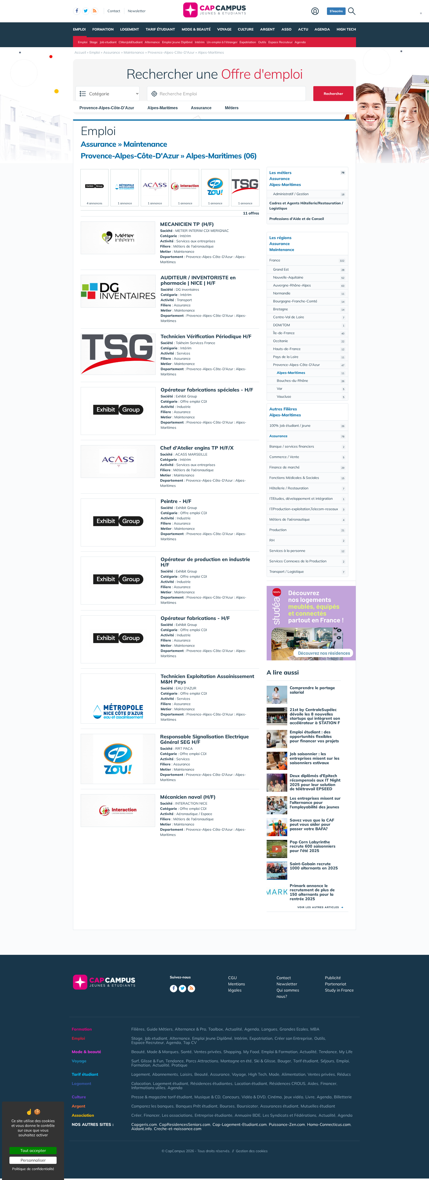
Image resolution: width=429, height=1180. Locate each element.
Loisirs (186, 1074)
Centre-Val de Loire (308, 317)
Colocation (141, 1083)
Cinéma (275, 1096)
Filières (137, 1029)
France (306, 260)
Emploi (79, 29)
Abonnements (165, 1074)
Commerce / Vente (306, 457)
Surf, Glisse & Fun (147, 1060)
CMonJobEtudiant (131, 42)
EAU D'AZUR (186, 688)
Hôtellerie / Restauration (306, 488)
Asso (286, 29)
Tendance (328, 1051)
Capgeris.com (144, 1124)
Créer (136, 1115)
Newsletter (136, 11)
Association (83, 1115)
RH (306, 540)
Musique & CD (207, 1096)
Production (306, 530)
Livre (310, 1096)
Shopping (232, 1051)
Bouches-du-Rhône (310, 380)
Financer (328, 1083)
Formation (103, 29)
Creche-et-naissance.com (177, 1128)
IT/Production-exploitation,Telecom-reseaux (306, 509)
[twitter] (85, 11)
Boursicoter (247, 1106)
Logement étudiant (170, 1083)
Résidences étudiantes (211, 1083)
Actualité (233, 1029)
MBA (315, 1029)
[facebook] (76, 11)
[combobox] (109, 108)
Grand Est (308, 269)
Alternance (152, 42)
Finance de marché (306, 467)
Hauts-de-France (308, 349)
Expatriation (248, 42)
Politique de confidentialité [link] (33, 1169)
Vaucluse (310, 396)
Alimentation (293, 1074)
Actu (303, 29)
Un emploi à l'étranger (222, 42)
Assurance (220, 1074)
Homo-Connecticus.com (329, 1124)
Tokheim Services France (195, 343)
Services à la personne (306, 550)
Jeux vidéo (293, 1096)
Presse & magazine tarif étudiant (161, 1096)
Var (310, 388)
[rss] (94, 11)
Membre (317, 11)
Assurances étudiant (279, 1106)
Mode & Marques (163, 1051)
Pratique (179, 1065)
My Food (251, 1051)
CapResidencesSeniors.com (184, 1124)
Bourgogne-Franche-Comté (308, 301)
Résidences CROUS (287, 1083)
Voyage (224, 29)
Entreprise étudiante (213, 1115)
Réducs (344, 1074)
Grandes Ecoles (294, 1029)
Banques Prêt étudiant (196, 1106)
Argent (267, 29)
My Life (346, 1051)
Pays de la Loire (308, 357)
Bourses (227, 1106)
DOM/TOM (308, 325)
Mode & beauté (196, 29)
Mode (274, 1074)
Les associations (177, 1115)
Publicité (333, 977)
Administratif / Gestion (308, 194)
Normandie (308, 293)
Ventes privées (207, 1051)
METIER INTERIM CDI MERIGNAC (202, 230)
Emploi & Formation (279, 1051)
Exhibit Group (186, 396)
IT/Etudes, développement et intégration (306, 498)
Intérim (200, 42)
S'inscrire (336, 11)
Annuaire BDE (247, 1115)
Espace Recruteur (280, 42)
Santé (186, 1051)
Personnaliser (33, 1160)
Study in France (339, 990)
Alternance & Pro (190, 1029)
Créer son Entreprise (293, 1038)
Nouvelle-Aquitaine (308, 277)
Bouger (284, 1060)
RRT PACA (184, 748)
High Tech (346, 29)
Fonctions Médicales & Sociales (306, 477)
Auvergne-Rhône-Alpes (308, 285)
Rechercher (333, 93)
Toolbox (215, 1029)
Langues (269, 1029)
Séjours (327, 1060)
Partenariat (335, 983)
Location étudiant (251, 1083)
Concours (230, 1096)
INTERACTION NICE (191, 803)
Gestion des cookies (252, 1151)
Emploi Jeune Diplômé (177, 42)
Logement (129, 29)
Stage (94, 42)
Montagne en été (236, 1060)
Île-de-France (308, 333)
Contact (113, 11)
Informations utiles (148, 1087)
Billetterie (343, 1096)
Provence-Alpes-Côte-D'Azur (308, 364)
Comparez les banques (152, 1106)
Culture (245, 29)
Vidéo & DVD (253, 1096)
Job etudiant (108, 42)
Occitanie (308, 341)
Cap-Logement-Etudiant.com (240, 1124)
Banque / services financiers (306, 446)
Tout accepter (33, 1150)
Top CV (190, 1042)
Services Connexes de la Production (306, 561)
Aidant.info (141, 1128)
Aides (313, 1083)
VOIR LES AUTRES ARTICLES (320, 907)
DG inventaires (187, 289)
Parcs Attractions (202, 1060)
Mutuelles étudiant (318, 1106)
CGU (232, 977)
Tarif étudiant (160, 29)
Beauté (138, 1051)
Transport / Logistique (306, 571)
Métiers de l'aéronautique (306, 519)
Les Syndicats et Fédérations (289, 1115)
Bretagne (308, 309)
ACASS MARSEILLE (191, 454)
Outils (262, 42)
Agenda (322, 29)
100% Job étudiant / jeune (306, 425)
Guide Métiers (160, 1029)
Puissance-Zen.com (287, 1124)
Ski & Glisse (264, 1060)
